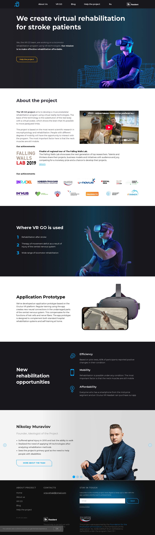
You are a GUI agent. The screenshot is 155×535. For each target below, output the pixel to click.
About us (20, 497)
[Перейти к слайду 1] (74, 477)
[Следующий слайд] (150, 445)
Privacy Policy (85, 506)
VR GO (59, 4)
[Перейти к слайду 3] (81, 477)
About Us (43, 4)
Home (19, 493)
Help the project (92, 4)
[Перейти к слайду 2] (77, 477)
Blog (73, 4)
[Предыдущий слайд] (5, 445)
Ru (110, 4)
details (42, 164)
